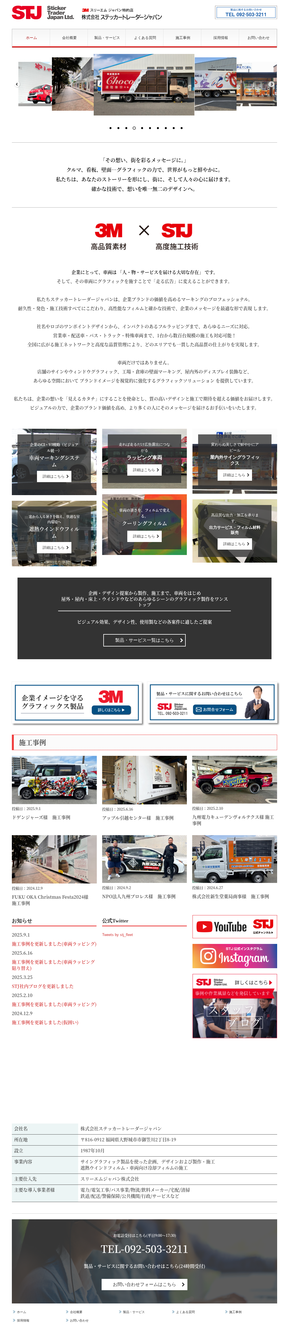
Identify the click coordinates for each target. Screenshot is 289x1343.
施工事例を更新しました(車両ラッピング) (54, 944)
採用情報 (220, 38)
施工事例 (183, 38)
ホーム (31, 38)
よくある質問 (145, 38)
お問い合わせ (259, 38)
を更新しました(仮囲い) (54, 1022)
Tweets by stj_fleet (117, 935)
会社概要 (69, 38)
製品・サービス (107, 38)
